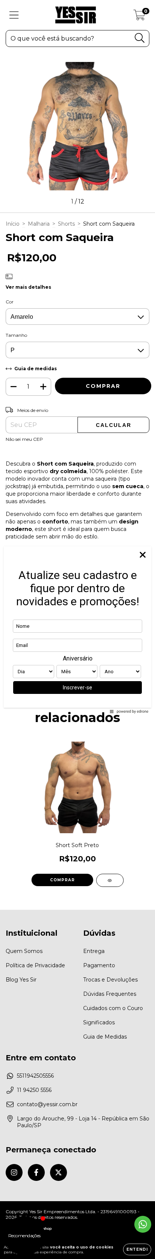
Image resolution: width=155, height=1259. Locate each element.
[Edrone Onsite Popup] (77, 629)
